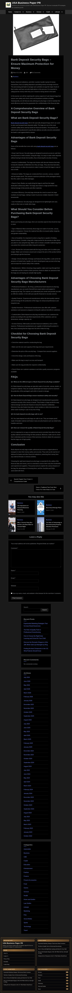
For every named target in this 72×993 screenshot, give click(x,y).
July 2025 (27, 724)
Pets (25, 915)
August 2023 (28, 813)
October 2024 (28, 758)
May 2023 (27, 820)
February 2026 (28, 696)
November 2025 (29, 708)
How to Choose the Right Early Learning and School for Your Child (52, 949)
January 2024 (28, 793)
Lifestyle (57, 12)
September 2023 (29, 809)
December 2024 (29, 751)
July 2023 (27, 816)
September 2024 (29, 762)
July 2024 (27, 770)
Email (13, 578)
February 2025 (28, 743)
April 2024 (27, 782)
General (39, 12)
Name (13, 570)
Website (13, 586)
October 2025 (28, 712)
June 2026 (27, 681)
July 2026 (27, 677)
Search (26, 607)
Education (27, 864)
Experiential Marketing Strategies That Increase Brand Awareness (51, 943)
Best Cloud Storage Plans (53, 507)
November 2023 (29, 801)
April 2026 (27, 689)
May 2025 (27, 731)
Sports (26, 922)
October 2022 (28, 836)
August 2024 (28, 766)
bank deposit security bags (45, 146)
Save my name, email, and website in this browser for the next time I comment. (36, 593)
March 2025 (27, 739)
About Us (6, 953)
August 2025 (28, 720)
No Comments (36, 73)
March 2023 (27, 824)
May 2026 (27, 685)
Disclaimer (6, 961)
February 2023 (28, 828)
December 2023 (29, 797)
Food (25, 884)
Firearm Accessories (30, 880)
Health (48, 12)
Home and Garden (29, 899)
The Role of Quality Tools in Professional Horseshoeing (49, 946)
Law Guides (27, 903)
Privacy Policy (7, 958)
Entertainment (28, 868)
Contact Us (17, 12)
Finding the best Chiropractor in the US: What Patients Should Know (52, 956)
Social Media (28, 919)
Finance (26, 876)
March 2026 (27, 693)
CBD (25, 857)
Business (28, 12)
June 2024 (27, 774)
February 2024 (28, 789)
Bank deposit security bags (19, 123)
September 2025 (29, 716)
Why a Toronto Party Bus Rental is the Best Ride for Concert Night (25, 524)
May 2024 (27, 778)
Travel (26, 930)
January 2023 (28, 832)
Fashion (26, 872)
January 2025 (28, 747)
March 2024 (27, 785)
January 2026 (28, 700)
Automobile (27, 849)
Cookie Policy (6, 964)
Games (26, 888)
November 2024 (29, 754)
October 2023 (28, 805)
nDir (27, 72)
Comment (14, 548)
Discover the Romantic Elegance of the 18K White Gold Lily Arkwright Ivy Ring (53, 952)
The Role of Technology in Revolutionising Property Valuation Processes (54, 524)
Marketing (27, 911)
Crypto (26, 860)
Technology (27, 926)
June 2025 (27, 727)
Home (10, 12)
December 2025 (29, 704)
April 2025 (27, 735)
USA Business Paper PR (26, 2)
